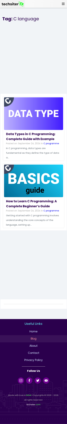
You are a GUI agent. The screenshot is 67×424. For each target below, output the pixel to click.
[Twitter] (38, 380)
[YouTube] (46, 380)
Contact (33, 353)
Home (33, 331)
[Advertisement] (33, 60)
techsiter (30, 404)
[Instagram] (21, 380)
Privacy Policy (33, 360)
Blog (33, 338)
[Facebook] (29, 380)
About (33, 346)
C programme (51, 143)
